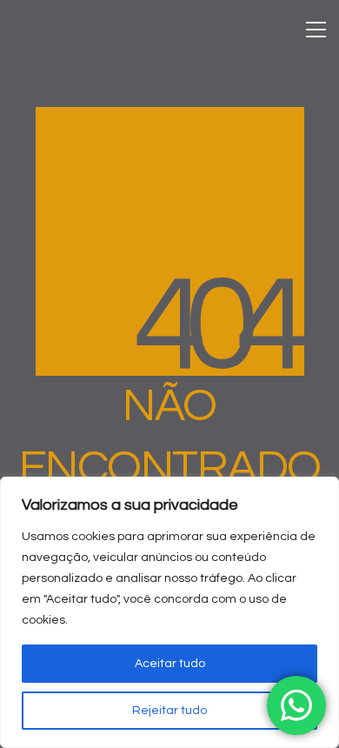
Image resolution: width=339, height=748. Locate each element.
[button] (316, 29)
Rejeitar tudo (169, 711)
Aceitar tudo (170, 664)
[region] (169, 612)
